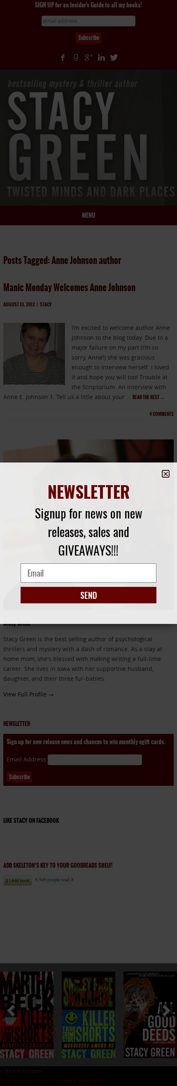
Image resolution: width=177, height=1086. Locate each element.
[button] (166, 474)
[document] (88, 543)
